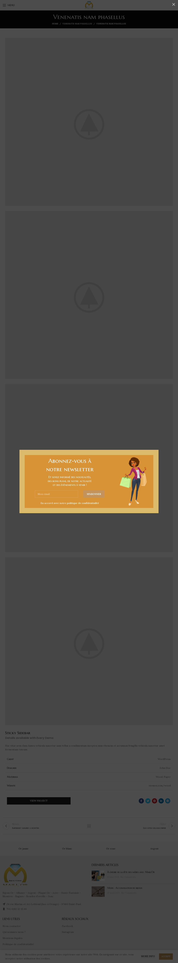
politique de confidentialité (83, 503)
